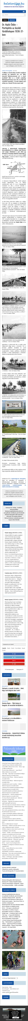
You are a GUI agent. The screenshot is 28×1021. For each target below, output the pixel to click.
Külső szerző (9, 70)
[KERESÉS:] (14, 14)
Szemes (4, 650)
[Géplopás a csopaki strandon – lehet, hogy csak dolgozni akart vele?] (14, 684)
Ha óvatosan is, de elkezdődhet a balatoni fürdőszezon (11, 719)
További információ (15, 1016)
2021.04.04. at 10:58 (17, 532)
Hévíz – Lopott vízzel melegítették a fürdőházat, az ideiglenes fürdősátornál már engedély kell (13, 844)
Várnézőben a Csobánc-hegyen (10, 910)
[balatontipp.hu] (14, 4)
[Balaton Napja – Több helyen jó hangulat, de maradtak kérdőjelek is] (14, 699)
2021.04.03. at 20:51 (17, 573)
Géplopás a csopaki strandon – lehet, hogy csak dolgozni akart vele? (13, 689)
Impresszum (5, 987)
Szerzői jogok (5, 989)
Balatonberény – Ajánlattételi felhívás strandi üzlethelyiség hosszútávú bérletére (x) (13, 735)
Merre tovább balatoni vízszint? (10, 824)
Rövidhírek (4, 731)
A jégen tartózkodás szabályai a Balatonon (12, 813)
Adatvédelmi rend (14, 989)
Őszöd (12, 648)
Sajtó (10, 987)
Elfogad (15, 1017)
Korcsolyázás (6, 1017)
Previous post (10, 669)
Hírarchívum (5, 686)
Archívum (4, 978)
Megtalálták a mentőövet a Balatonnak (11, 851)
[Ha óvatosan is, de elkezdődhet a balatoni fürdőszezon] (14, 714)
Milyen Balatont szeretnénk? (9, 772)
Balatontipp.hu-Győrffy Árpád (12, 1019)
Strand (23, 648)
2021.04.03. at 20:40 (17, 599)
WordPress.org (6, 990)
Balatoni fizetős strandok (9, 1016)
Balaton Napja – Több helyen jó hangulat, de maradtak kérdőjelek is (12, 704)
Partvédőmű (18, 648)
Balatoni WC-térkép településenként (11, 881)
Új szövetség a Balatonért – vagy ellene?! (12, 770)
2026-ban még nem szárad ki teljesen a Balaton (13, 805)
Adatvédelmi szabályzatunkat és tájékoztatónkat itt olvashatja (14, 486)
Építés (8, 648)
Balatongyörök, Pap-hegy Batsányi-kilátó (13, 904)
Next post (19, 669)
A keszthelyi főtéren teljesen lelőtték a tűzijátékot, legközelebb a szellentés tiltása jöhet (12, 820)
